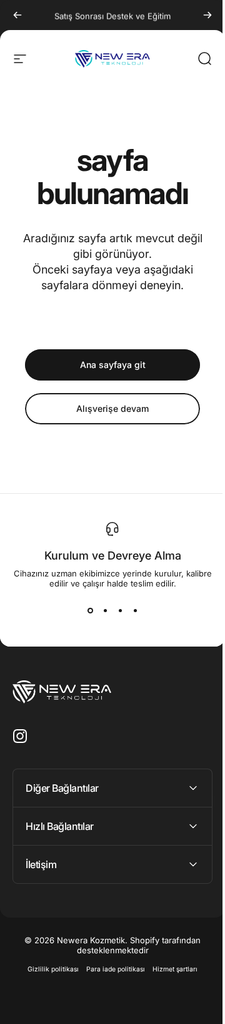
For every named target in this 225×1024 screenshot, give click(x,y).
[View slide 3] (120, 610)
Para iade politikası (111, 969)
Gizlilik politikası (48, 969)
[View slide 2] (105, 610)
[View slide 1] (90, 610)
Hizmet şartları (170, 969)
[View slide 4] (135, 610)
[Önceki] (17, 15)
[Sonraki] (207, 15)
